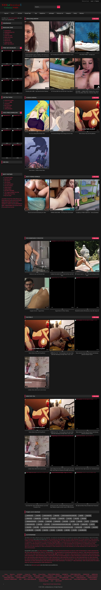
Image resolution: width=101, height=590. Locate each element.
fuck (41, 521)
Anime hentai (18, 205)
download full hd (31, 521)
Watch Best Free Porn (9, 194)
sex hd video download (34, 546)
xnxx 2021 (67, 539)
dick (84, 518)
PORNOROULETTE (9, 32)
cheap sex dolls (8, 42)
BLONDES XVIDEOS (48, 576)
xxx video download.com (56, 546)
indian (76, 524)
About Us (12, 574)
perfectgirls (51, 13)
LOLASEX (6, 34)
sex (95, 527)
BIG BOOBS (37, 576)
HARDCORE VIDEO (9, 577)
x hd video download (35, 560)
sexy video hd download (79, 550)
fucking (57, 521)
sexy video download (32, 552)
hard (80, 521)
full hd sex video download (65, 559)
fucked (49, 521)
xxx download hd (64, 542)
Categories (68, 13)
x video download (66, 540)
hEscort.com (7, 40)
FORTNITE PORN (8, 100)
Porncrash (4, 207)
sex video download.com (64, 557)
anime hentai (47, 515)
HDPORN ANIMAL (21, 577)
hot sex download (95, 555)
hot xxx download (85, 543)
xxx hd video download (84, 539)
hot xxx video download (90, 546)
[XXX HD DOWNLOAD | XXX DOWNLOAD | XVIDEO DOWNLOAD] (12, 7)
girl (72, 521)
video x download (49, 555)
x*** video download (76, 560)
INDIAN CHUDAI (40, 577)
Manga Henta (46, 584)
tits (52, 530)
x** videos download (39, 555)
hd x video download (73, 554)
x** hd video (67, 560)
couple (61, 518)
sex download (35, 562)
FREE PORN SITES (76, 574)
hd (86, 521)
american (30, 515)
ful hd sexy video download (86, 559)
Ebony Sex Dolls (8, 37)
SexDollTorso (7, 30)
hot (47, 524)
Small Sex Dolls (8, 35)
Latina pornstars (8, 108)
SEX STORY (59, 581)
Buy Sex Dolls (7, 195)
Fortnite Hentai (53, 584)
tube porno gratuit (36, 565)
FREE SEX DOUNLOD (92, 576)
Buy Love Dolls (8, 105)
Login (92, 1)
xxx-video (83, 530)
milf (92, 524)
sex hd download (83, 542)
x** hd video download (34, 543)
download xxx (59, 543)
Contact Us (27, 574)
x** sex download (57, 552)
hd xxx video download (73, 542)
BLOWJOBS (59, 576)
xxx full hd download (47, 554)
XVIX (13, 202)
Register (97, 1)
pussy (87, 527)
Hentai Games (7, 187)
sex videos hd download (31, 559)
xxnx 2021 (40, 552)
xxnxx (31, 544)
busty (46, 518)
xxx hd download (29, 539)
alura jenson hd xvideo (93, 560)
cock (54, 518)
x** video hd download (67, 543)
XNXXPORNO (93, 579)
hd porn (94, 521)
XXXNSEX (19, 574)
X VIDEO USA (10, 203)
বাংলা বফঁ (60, 540)
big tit (88, 515)
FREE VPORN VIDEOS (54, 574)
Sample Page (28, 13)
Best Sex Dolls (8, 179)
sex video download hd (67, 544)
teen (46, 530)
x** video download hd (87, 552)
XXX (52, 581)
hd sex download (77, 543)
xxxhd (85, 540)
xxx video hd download (53, 540)
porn (36, 527)
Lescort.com (7, 39)
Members (82, 13)
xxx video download (51, 539)
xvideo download (74, 539)
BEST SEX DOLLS (9, 44)
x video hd (84, 560)
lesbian (84, 524)
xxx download (80, 540)
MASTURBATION (64, 577)
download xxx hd (68, 550)
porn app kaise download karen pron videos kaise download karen (57, 527)
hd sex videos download (51, 557)
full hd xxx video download (77, 557)
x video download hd (93, 554)
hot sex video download (68, 546)
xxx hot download (66, 552)
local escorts (11, 207)
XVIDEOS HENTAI (43, 581)
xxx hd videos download (38, 544)
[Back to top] (97, 586)
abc (26, 552)
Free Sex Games (8, 185)
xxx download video (85, 555)
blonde (29, 518)
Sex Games (7, 180)
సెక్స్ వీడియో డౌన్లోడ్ (56, 542)
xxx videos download (46, 542)
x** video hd (76, 559)
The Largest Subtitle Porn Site (11, 192)
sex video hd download (34, 540)
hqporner (6, 13)
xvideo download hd (40, 557)
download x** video (62, 554)
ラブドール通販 (8, 102)
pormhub (20, 13)
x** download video (51, 543)
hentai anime (30, 524)
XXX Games (7, 182)
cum (69, 518)
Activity (75, 13)
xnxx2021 (27, 543)
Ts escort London (8, 177)
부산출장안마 (7, 107)
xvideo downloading (53, 559)
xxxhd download (58, 544)
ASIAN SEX (18, 576)
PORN (72, 577)
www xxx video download (91, 557)
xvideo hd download (91, 542)
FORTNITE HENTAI (79, 576)
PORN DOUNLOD (81, 577)
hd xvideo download (59, 560)
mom (29, 527)
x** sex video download (36, 542)
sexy (38, 530)
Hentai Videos (7, 189)
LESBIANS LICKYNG (51, 577)
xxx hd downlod (83, 554)
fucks (65, 521)
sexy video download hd (47, 560)
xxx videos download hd (92, 550)
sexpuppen (7, 103)
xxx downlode (43, 543)
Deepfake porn (11, 205)
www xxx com (28, 562)
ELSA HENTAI (67, 576)
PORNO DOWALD (92, 577)
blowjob (38, 518)
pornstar (79, 527)
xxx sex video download (35, 554)
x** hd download (48, 552)
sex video (30, 530)
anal (38, 515)
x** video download (94, 539)
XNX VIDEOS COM (67, 579)
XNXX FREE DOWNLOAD (80, 579)
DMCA (34, 574)
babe (57, 515)
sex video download (60, 539)
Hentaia (59, 584)
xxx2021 (26, 540)
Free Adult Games (8, 184)
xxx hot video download (79, 546)
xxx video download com (46, 562)
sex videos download (58, 550)
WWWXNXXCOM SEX (53, 579)
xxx (74, 530)
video (60, 530)
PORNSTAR (86, 574)
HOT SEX (30, 577)
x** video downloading (49, 544)
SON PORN (8, 202)
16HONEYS (65, 574)
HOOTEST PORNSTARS (10, 579)
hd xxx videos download (73, 555)
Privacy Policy (41, 574)
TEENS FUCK (42, 579)
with (67, 530)
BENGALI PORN (27, 576)
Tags (36, 13)
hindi (40, 524)
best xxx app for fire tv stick (69, 515)
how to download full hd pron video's (62, 524)
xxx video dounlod (29, 557)
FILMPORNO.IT (18, 203)
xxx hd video (76, 544)
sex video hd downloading (60, 555)
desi (77, 518)
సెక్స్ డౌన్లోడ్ (54, 554)
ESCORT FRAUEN (9, 190)
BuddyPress (42, 13)
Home (12, 13)
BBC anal (4, 205)
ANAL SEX (9, 576)
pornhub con (73, 540)
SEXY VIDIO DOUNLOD (30, 579)
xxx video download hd (92, 540)
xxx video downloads (42, 559)
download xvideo (93, 544)
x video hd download (83, 544)
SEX (20, 579)
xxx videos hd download (45, 546)
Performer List (60, 13)
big (81, 515)
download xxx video (76, 552)
